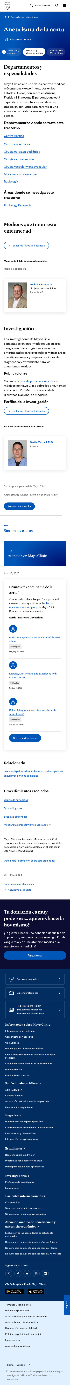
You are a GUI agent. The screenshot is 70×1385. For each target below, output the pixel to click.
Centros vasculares (17, 144)
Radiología (11, 181)
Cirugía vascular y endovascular (25, 166)
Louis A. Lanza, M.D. (41, 284)
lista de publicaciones (34, 381)
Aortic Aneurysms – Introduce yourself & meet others (34, 639)
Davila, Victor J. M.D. (41, 442)
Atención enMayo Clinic (56, 51)
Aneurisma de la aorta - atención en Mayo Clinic (31, 494)
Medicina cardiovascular (20, 174)
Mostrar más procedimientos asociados (26, 824)
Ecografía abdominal (15, 816)
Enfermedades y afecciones (23, 17)
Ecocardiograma (13, 808)
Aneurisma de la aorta (34, 29)
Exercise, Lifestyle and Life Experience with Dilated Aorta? (33, 675)
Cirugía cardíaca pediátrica (22, 151)
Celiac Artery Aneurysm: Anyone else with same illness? (32, 712)
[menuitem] (12, 52)
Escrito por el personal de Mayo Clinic (25, 486)
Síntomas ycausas (13, 51)
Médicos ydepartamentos (34, 51)
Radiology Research (17, 205)
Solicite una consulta (19, 506)
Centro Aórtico (14, 136)
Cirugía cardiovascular (19, 159)
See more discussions (25, 738)
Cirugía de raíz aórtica (16, 799)
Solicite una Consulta (20, 39)
